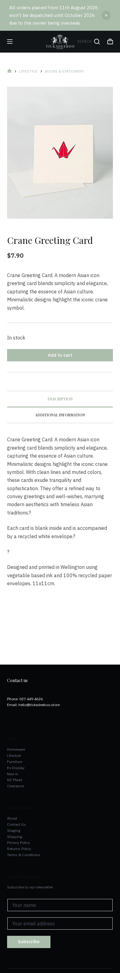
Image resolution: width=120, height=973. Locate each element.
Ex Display (16, 767)
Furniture (14, 761)
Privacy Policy (18, 842)
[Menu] (10, 41)
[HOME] (9, 71)
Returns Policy (19, 848)
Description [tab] (60, 398)
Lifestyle (14, 755)
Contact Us (16, 824)
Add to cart (60, 355)
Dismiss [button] (106, 15)
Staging (13, 830)
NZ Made (14, 779)
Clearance (15, 786)
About (12, 818)
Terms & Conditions (23, 854)
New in (12, 774)
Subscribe (29, 941)
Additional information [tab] (60, 414)
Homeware (16, 749)
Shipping (14, 836)
